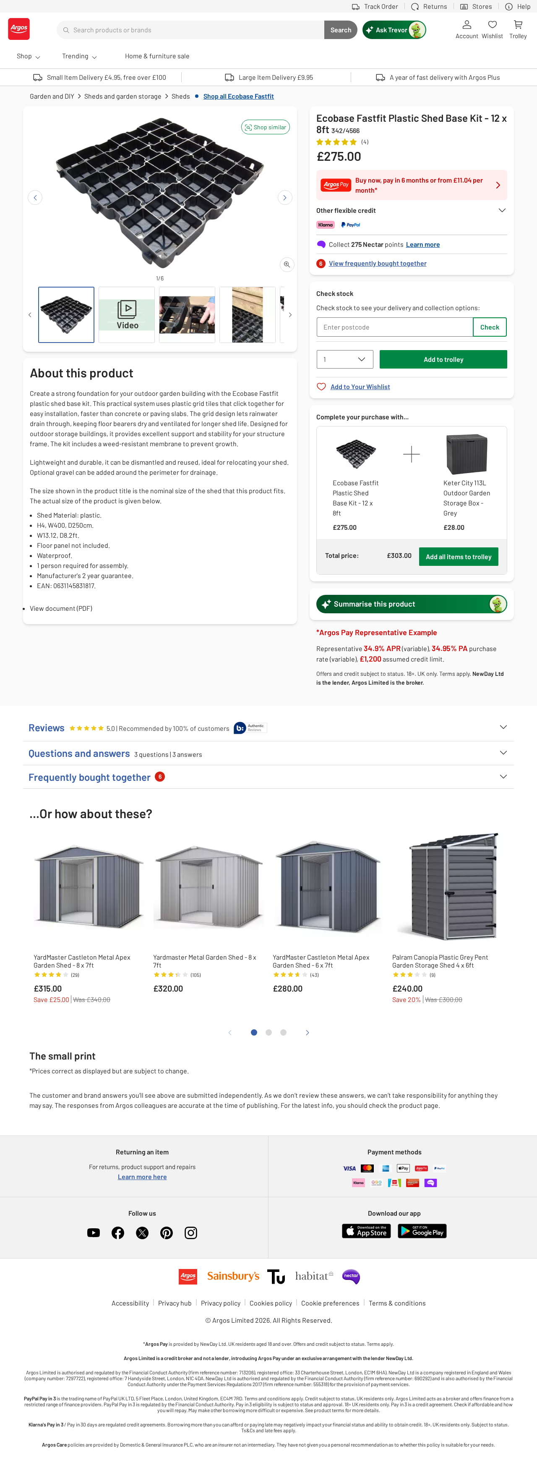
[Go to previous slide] (35, 197)
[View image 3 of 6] (187, 315)
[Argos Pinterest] (166, 1233)
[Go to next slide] (285, 197)
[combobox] (190, 30)
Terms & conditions (397, 1303)
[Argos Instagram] (191, 1233)
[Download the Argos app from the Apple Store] (366, 1236)
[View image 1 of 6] (66, 315)
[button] (265, 127)
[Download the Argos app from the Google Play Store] (422, 1236)
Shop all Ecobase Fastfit (238, 96)
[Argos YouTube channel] (93, 1233)
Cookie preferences (330, 1303)
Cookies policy (271, 1303)
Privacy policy (220, 1303)
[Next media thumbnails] (290, 315)
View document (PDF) (61, 608)
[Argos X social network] (142, 1233)
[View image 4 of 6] (247, 315)
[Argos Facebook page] (118, 1233)
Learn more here (142, 1176)
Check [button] (489, 327)
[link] (412, 261)
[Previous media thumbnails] (29, 315)
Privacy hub (175, 1303)
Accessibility (130, 1303)
